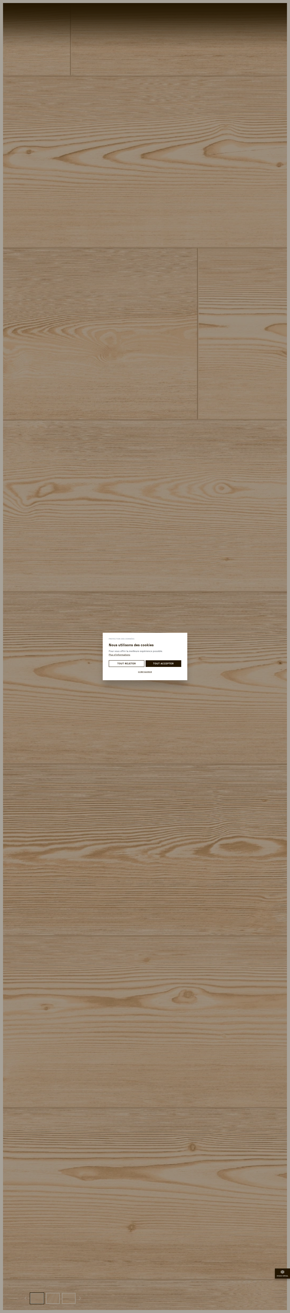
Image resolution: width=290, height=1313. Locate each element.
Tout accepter (163, 663)
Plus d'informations (119, 654)
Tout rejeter (126, 663)
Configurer (145, 672)
